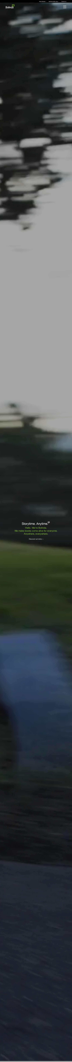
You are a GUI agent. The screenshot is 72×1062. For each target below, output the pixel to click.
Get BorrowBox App (53, 1)
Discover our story (35, 539)
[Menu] (64, 6)
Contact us (63, 1)
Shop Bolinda (42, 1)
